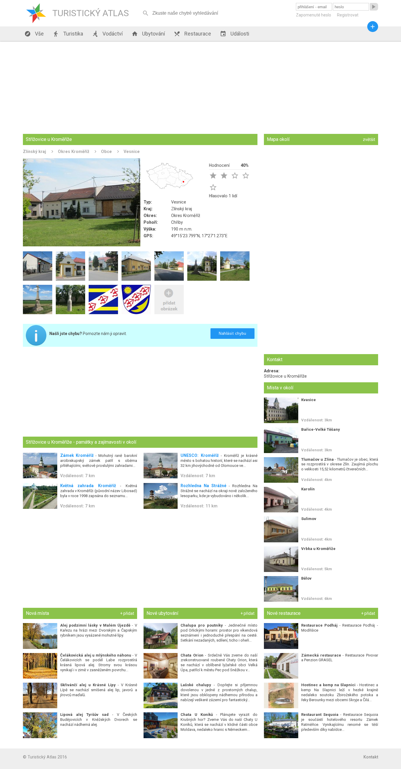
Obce (106, 151)
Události (234, 34)
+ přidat (127, 613)
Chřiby (177, 222)
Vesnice (132, 151)
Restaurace (192, 34)
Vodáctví (107, 34)
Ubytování (148, 34)
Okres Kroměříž (73, 151)
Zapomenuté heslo (313, 15)
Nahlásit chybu (232, 333)
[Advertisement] (200, 88)
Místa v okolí (280, 388)
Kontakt (370, 757)
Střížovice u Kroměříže (285, 376)
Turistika (68, 34)
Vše (34, 34)
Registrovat (347, 15)
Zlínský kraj (34, 151)
